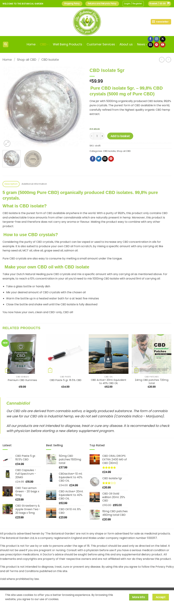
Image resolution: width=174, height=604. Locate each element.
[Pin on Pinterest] (111, 159)
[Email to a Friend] (105, 159)
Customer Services (101, 44)
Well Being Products (67, 44)
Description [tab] (11, 183)
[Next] (78, 106)
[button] (133, 3)
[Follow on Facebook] (150, 39)
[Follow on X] (163, 39)
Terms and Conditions (24, 571)
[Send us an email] (150, 45)
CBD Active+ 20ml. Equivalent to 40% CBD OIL (108, 381)
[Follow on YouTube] (163, 45)
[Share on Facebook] (92, 159)
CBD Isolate (50, 59)
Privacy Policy (164, 567)
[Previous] (8, 106)
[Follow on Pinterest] (156, 45)
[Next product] (161, 59)
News (141, 44)
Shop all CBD (26, 59)
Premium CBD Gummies (22, 380)
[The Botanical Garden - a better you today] (87, 21)
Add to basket (120, 136)
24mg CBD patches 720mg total (151, 381)
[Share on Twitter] (99, 159)
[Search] (5, 44)
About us (126, 44)
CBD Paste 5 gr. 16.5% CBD (65, 380)
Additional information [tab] (34, 183)
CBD (43, 44)
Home (31, 44)
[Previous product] (168, 59)
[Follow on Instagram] (156, 39)
